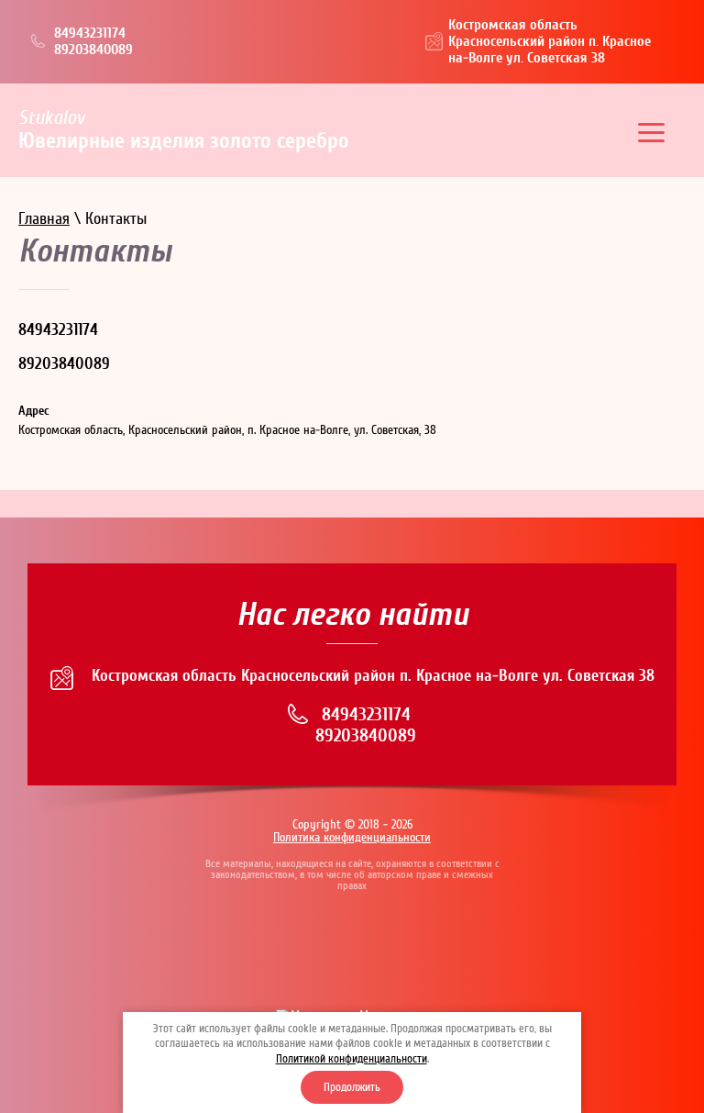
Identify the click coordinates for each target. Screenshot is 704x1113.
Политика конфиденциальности (352, 837)
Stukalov (51, 117)
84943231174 (90, 33)
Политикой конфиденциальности (351, 1058)
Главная (44, 218)
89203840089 (93, 49)
